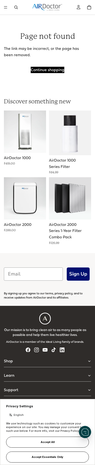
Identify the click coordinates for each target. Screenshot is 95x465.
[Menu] (5, 7)
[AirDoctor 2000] (25, 198)
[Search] (16, 7)
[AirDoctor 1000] (25, 132)
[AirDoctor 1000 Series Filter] (70, 133)
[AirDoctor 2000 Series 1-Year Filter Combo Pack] (70, 198)
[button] (85, 432)
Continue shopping (47, 70)
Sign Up (78, 274)
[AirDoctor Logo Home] (47, 7)
